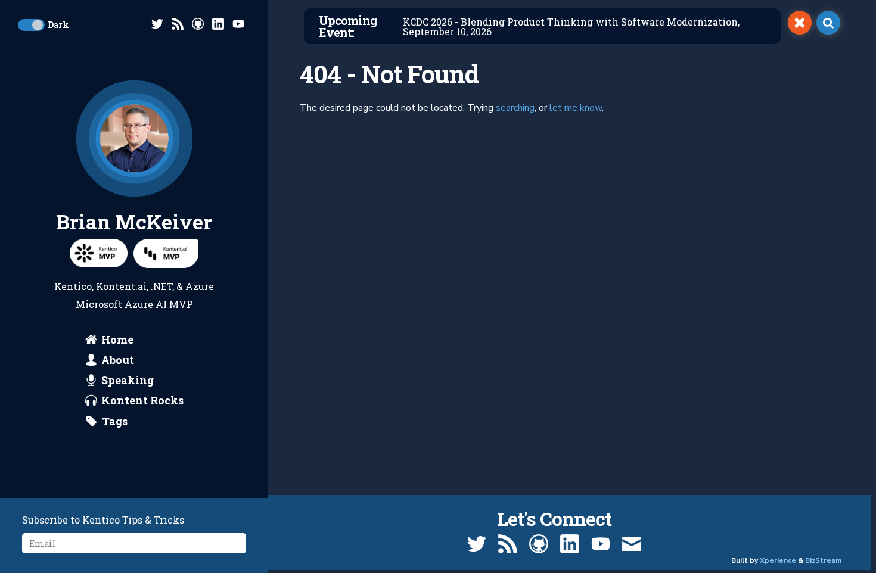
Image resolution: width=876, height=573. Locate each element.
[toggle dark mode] (31, 25)
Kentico (73, 286)
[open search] (828, 23)
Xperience (778, 560)
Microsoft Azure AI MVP (134, 304)
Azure (199, 286)
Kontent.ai (121, 286)
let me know (575, 107)
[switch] (800, 23)
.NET (161, 286)
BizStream (823, 560)
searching (515, 107)
